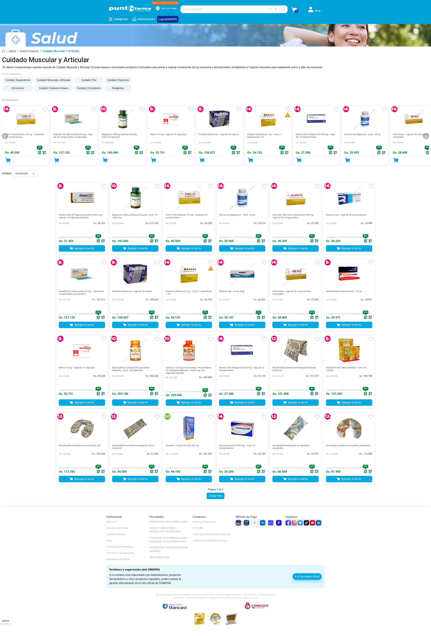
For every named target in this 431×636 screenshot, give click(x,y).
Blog (109, 540)
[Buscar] (284, 9)
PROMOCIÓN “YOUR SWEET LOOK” (169, 521)
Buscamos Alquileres (118, 559)
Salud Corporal (29, 51)
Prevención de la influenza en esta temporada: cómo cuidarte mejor (168, 539)
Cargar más (215, 495)
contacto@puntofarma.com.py (210, 540)
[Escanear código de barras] (269, 9)
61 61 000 (198, 528)
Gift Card (111, 521)
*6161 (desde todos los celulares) (212, 534)
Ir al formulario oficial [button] (307, 576)
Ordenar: (7, 173)
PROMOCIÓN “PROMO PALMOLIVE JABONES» (169, 549)
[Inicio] (3, 51)
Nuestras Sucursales (204, 521)
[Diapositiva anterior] (5, 136)
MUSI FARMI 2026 (159, 557)
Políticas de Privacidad (119, 546)
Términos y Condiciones (120, 553)
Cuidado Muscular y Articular (61, 51)
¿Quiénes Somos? (116, 534)
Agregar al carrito (84, 248)
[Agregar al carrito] (48, 160)
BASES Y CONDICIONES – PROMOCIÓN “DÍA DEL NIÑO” (165, 530)
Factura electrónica (117, 528)
